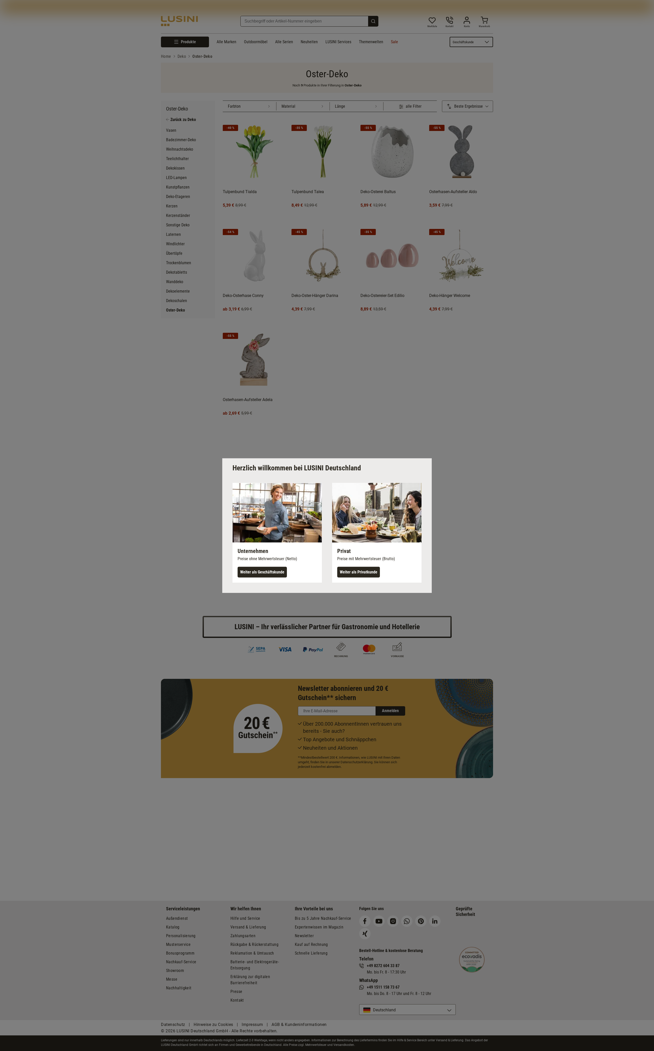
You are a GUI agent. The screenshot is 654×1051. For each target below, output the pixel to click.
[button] (277, 532)
